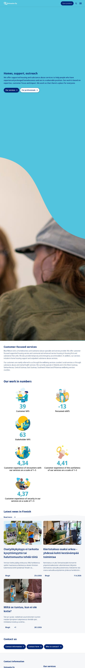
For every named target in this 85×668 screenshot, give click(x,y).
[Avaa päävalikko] (80, 3)
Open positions (67, 3)
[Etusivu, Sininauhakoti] (10, 3)
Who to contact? (52, 646)
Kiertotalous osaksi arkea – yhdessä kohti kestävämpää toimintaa (61, 553)
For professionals (28, 90)
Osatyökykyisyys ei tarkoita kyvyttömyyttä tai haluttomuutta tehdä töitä (21, 553)
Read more (8, 517)
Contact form (33, 646)
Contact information (13, 646)
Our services (10, 90)
